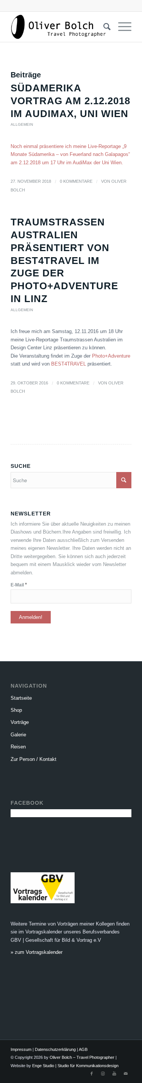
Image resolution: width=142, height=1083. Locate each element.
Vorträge (20, 722)
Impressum (21, 1049)
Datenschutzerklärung (55, 1049)
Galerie (18, 734)
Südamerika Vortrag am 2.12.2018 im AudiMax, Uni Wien (70, 100)
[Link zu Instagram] (103, 1073)
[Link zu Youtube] (114, 1073)
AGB (83, 1049)
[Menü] (121, 27)
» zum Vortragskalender (36, 952)
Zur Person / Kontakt (33, 759)
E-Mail (19, 585)
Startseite (21, 698)
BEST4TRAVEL (68, 364)
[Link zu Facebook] (91, 1073)
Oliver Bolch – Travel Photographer (82, 1057)
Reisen (18, 747)
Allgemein (22, 124)
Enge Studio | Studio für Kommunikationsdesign (75, 1065)
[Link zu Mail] (125, 1073)
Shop (16, 710)
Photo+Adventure (111, 356)
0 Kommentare (76, 181)
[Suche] (103, 27)
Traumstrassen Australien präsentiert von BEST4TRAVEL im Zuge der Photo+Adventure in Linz (64, 260)
